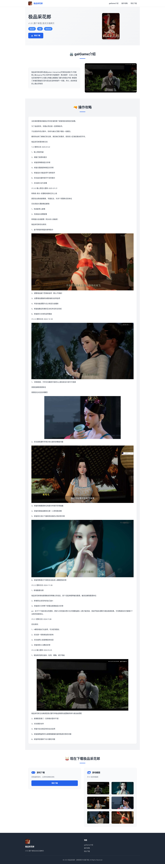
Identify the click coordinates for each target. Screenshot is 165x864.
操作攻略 (124, 3)
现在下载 (134, 3)
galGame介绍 (113, 3)
